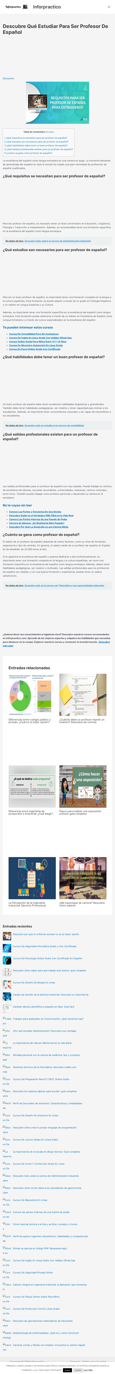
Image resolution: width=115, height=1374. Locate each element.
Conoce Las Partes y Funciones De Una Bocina (35, 511)
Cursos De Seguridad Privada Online (33, 1272)
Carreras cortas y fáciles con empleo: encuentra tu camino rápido (49, 1345)
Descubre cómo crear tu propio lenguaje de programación (45, 1127)
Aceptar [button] (67, 1370)
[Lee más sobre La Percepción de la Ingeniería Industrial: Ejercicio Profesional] (32, 878)
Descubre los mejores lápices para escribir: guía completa (45, 1091)
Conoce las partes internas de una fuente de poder (41, 1212)
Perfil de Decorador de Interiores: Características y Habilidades (47, 1103)
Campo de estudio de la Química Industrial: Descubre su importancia (50, 994)
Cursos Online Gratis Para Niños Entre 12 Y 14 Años (37, 341)
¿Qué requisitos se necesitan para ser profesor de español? (35, 138)
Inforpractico (47, 7)
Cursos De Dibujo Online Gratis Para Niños (36, 1296)
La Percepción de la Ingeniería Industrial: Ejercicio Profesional (27, 904)
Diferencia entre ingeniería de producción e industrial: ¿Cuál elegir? (31, 812)
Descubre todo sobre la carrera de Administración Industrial (46, 1175)
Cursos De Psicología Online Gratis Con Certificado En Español (47, 958)
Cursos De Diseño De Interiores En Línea (35, 1115)
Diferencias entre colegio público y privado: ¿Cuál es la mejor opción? (29, 721)
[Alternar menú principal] (109, 7)
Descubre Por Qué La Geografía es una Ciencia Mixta (38, 526)
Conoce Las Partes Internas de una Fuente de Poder (38, 519)
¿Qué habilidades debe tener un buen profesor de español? (35, 145)
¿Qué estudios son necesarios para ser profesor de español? (36, 141)
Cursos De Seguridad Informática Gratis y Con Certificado (44, 946)
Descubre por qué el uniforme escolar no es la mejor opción (46, 934)
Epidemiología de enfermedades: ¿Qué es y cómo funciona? (46, 1333)
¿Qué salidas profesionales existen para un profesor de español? (38, 149)
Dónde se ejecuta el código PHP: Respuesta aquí (40, 1248)
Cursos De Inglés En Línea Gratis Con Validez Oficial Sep (40, 337)
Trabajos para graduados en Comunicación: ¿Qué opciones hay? (48, 1018)
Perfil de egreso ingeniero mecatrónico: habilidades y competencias (50, 1236)
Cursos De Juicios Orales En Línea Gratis (35, 1139)
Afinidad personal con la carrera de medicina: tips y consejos (46, 1055)
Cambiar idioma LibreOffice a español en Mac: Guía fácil (43, 1006)
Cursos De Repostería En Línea (30, 1200)
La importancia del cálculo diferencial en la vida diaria (42, 1043)
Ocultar (49, 132)
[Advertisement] (56, 56)
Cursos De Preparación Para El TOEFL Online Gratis (41, 1079)
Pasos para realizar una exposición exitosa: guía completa (80, 812)
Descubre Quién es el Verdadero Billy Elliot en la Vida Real (41, 515)
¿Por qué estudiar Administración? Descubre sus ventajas (44, 1030)
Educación (8, 78)
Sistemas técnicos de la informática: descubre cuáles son (44, 1067)
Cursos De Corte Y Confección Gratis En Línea (38, 1163)
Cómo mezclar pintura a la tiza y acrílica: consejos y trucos (45, 1224)
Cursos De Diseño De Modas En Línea (34, 982)
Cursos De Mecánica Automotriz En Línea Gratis (36, 345)
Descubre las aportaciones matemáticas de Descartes (43, 1320)
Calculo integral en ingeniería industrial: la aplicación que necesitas (50, 1284)
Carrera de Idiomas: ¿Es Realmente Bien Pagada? (36, 523)
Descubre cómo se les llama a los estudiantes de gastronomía (47, 1188)
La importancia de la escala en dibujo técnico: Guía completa (46, 1151)
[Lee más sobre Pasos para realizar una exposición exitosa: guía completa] (82, 786)
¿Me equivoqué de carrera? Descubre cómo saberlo (82, 904)
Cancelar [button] (78, 1370)
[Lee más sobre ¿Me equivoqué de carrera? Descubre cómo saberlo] (82, 878)
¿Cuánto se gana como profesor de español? (28, 153)
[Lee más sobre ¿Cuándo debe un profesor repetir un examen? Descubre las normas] (82, 695)
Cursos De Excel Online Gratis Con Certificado (34, 349)
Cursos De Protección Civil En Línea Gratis (36, 1308)
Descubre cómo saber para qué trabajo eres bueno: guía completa (49, 970)
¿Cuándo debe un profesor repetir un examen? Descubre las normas (81, 721)
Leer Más (88, 1370)
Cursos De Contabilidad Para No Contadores (34, 334)
